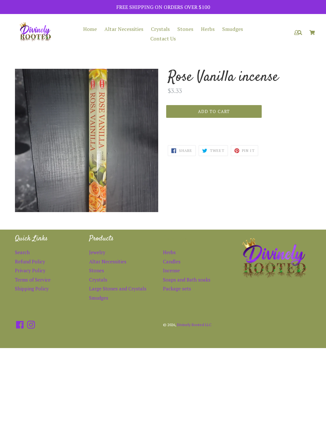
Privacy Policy (30, 270)
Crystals (160, 28)
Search (22, 252)
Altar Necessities (123, 28)
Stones (185, 28)
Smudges (232, 28)
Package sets (177, 288)
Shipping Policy (32, 288)
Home (90, 28)
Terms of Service (33, 279)
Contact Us (163, 38)
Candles (172, 261)
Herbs (208, 28)
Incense (171, 270)
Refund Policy (30, 261)
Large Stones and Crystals (117, 288)
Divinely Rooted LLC (194, 324)
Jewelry (97, 252)
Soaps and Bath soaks (186, 279)
